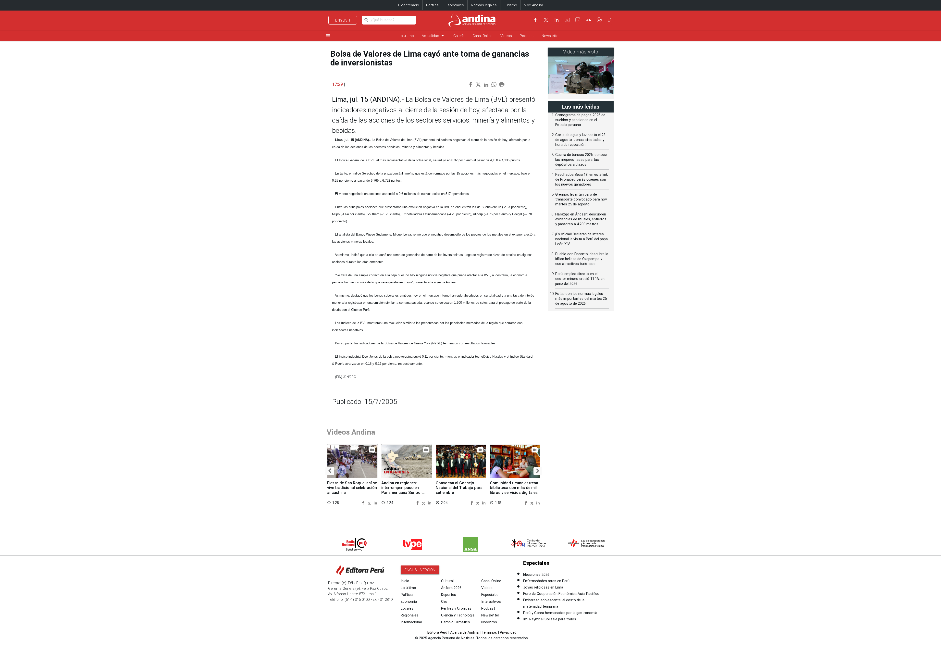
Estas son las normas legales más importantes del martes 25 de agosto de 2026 (581, 298)
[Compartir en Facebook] (364, 503)
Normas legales (484, 5)
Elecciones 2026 (536, 574)
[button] (329, 471)
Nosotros (489, 622)
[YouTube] (567, 20)
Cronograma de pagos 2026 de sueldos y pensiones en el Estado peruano (580, 120)
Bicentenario (408, 5)
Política (407, 594)
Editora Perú (437, 632)
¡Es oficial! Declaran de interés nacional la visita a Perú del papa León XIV (581, 239)
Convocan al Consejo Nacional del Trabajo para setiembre (459, 488)
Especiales (455, 5)
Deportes (448, 594)
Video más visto (580, 52)
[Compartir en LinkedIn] (375, 503)
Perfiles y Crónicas (456, 608)
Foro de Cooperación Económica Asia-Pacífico (561, 593)
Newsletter (551, 36)
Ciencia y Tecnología (457, 615)
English (342, 20)
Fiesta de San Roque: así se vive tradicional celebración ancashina (352, 488)
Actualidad (434, 35)
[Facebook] (535, 20)
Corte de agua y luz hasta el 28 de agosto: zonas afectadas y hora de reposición (580, 140)
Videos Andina (351, 432)
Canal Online (482, 36)
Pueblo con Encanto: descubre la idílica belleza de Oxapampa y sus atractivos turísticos (581, 259)
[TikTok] (610, 20)
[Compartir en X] (370, 503)
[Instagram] (578, 20)
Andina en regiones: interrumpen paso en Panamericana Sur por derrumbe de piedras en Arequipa (402, 493)
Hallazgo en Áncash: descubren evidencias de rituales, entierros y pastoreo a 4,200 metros (581, 219)
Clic (444, 601)
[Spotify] (599, 20)
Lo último (406, 36)
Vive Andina (533, 5)
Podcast (527, 36)
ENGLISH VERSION (420, 570)
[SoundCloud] (589, 20)
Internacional (411, 622)
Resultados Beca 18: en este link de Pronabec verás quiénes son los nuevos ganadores (581, 179)
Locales (407, 608)
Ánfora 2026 (451, 588)
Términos (489, 632)
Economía (409, 601)
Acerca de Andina (464, 632)
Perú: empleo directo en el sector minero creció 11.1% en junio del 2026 (580, 279)
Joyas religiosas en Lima (543, 587)
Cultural (447, 581)
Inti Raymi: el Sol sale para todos (549, 619)
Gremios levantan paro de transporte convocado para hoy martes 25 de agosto (581, 199)
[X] (546, 20)
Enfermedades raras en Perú (546, 581)
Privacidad (508, 632)
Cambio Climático (455, 622)
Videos (506, 36)
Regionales (409, 615)
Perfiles (432, 5)
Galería (459, 36)
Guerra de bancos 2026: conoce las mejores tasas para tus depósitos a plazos (581, 159)
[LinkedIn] (556, 20)
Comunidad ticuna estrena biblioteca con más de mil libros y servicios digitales (514, 488)
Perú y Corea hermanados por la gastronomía (560, 613)
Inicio (405, 581)
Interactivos (491, 601)
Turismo (510, 5)
